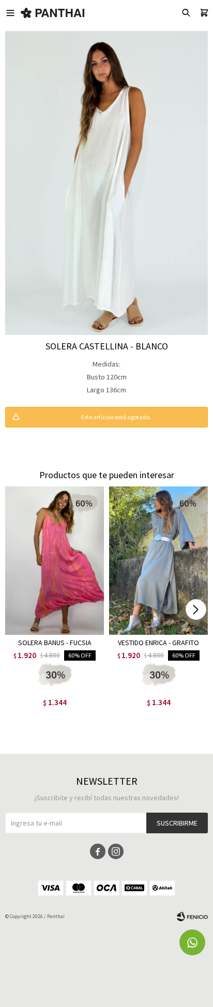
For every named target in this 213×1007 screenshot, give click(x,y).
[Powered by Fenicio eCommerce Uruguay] (192, 916)
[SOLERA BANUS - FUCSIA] (54, 560)
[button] (196, 609)
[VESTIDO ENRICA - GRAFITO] (158, 560)
